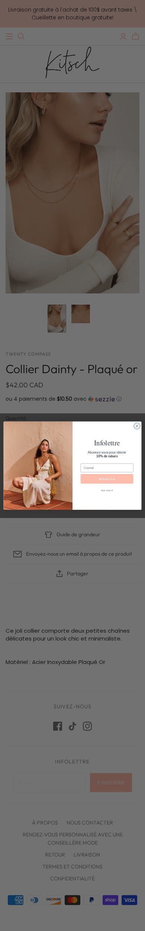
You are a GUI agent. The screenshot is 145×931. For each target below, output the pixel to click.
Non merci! (107, 490)
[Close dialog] (137, 426)
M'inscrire (107, 478)
